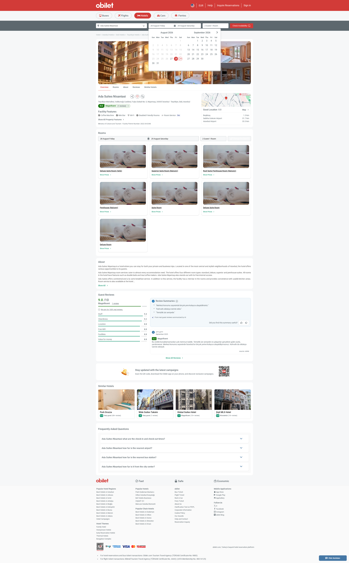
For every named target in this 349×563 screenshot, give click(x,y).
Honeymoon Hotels (103, 530)
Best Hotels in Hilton (143, 515)
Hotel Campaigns (103, 519)
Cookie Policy (180, 513)
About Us (178, 504)
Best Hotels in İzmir (103, 498)
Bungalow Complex (103, 539)
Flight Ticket (179, 495)
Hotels (144, 15)
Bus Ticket (179, 492)
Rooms (116, 87)
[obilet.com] (111, 7)
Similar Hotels (150, 87)
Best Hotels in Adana (104, 516)
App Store (220, 492)
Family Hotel (101, 527)
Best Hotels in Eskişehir (105, 507)
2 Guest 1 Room (211, 26)
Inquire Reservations (228, 5)
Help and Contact (181, 519)
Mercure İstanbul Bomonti (145, 504)
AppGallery (220, 498)
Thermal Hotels (102, 536)
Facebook (220, 509)
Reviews (136, 87)
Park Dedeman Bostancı (145, 492)
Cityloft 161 (140, 501)
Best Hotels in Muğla (104, 504)
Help (210, 5)
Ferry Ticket (179, 501)
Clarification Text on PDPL (185, 507)
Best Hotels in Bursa (104, 510)
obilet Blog (220, 515)
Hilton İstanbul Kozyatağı (145, 495)
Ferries (182, 15)
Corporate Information (183, 510)
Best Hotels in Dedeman (145, 512)
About (125, 87)
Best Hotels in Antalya (104, 501)
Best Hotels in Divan (143, 524)
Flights (124, 15)
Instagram (220, 512)
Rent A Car (179, 498)
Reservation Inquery (182, 522)
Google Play (220, 495)
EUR (201, 5)
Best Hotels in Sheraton (145, 521)
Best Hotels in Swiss (143, 518)
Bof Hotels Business (143, 498)
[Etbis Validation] (100, 547)
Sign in (247, 5)
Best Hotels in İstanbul (105, 492)
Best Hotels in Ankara (104, 495)
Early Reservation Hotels (105, 533)
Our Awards (179, 516)
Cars (162, 15)
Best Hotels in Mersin (104, 513)
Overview (104, 87)
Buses (105, 15)
